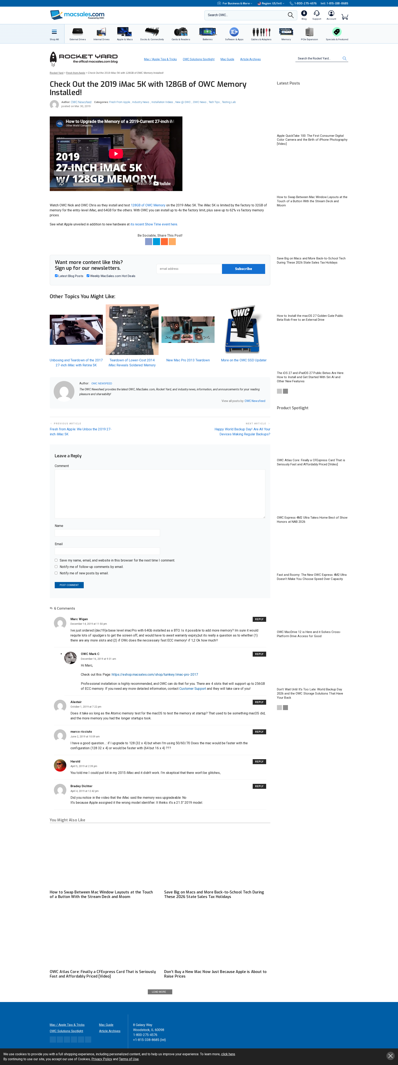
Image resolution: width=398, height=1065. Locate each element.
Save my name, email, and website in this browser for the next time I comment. (117, 560)
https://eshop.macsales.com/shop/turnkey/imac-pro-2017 (155, 675)
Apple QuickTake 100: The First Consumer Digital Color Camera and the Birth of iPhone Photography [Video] (312, 140)
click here (228, 1054)
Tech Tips (214, 102)
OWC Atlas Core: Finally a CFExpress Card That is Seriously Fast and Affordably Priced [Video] (103, 974)
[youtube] (102, 401)
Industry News (140, 102)
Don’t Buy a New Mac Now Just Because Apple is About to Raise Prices (215, 974)
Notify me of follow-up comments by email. (92, 567)
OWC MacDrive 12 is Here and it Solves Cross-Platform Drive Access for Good (309, 634)
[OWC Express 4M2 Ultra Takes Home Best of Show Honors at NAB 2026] (312, 493)
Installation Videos (162, 102)
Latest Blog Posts (70, 276)
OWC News (199, 102)
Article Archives (250, 59)
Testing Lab (229, 102)
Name (59, 526)
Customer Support (192, 689)
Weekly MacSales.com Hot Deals (112, 276)
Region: (272, 3)
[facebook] (86, 401)
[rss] (107, 401)
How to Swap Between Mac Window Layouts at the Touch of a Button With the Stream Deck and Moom (101, 894)
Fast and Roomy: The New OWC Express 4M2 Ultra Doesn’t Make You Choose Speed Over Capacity (312, 577)
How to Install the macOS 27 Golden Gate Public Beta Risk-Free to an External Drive (310, 318)
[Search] (291, 16)
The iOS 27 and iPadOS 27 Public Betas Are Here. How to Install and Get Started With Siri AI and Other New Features (310, 377)
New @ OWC (183, 102)
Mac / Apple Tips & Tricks (160, 59)
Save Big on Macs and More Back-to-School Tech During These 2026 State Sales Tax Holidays (214, 894)
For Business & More (236, 3)
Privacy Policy (101, 1059)
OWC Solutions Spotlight (199, 59)
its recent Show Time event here (153, 224)
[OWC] (77, 15)
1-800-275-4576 (306, 3)
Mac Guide (227, 59)
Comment (62, 466)
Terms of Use (129, 1059)
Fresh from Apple (119, 102)
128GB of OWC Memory (148, 205)
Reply (259, 619)
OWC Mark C (90, 654)
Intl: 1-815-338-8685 (334, 3)
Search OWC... (218, 15)
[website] (80, 401)
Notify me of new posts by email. (84, 573)
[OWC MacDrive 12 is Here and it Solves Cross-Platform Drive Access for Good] (312, 607)
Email (59, 544)
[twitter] (91, 401)
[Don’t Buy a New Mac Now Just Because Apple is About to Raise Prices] (217, 937)
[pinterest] (97, 401)
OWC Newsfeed (81, 102)
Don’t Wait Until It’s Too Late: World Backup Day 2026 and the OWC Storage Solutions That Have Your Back (310, 693)
